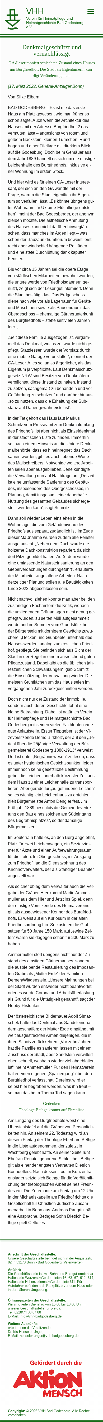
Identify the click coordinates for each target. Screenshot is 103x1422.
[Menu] (90, 11)
